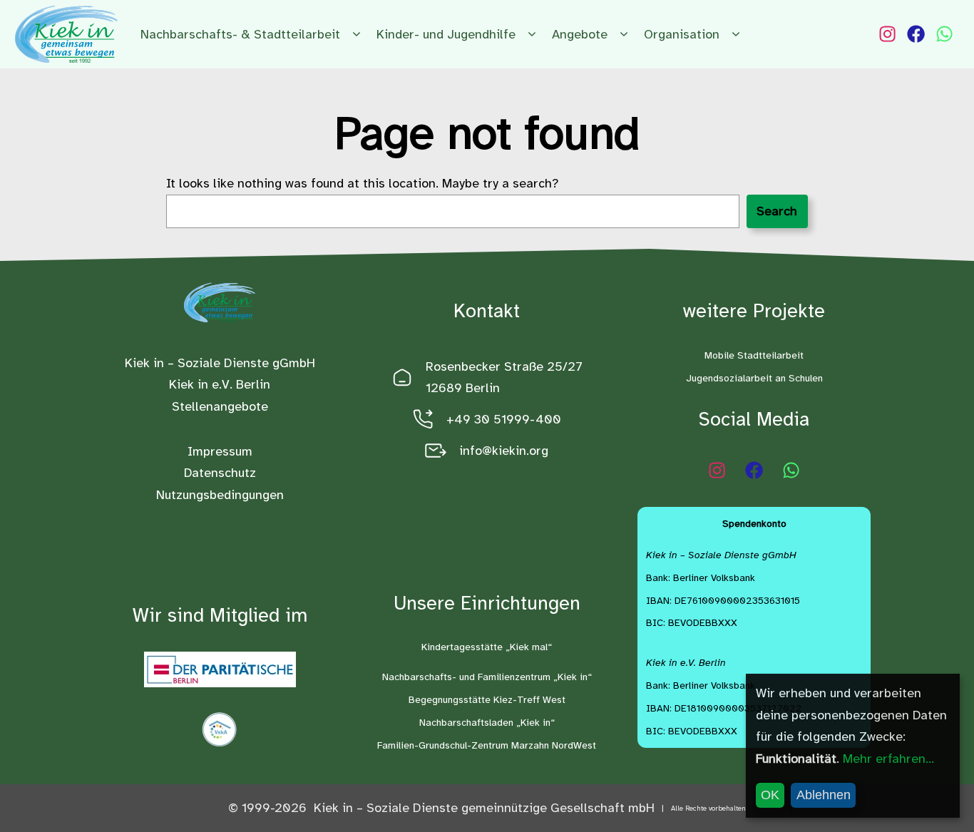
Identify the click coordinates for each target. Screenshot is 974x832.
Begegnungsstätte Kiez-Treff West (487, 700)
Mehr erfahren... (888, 758)
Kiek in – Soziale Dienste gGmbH (220, 363)
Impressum (220, 451)
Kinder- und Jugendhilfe (446, 34)
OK (770, 795)
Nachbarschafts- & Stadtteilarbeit (240, 34)
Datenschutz (220, 473)
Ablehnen (823, 795)
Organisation (681, 34)
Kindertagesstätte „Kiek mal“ (486, 647)
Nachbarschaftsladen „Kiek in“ (487, 723)
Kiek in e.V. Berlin (219, 384)
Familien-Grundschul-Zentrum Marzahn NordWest (486, 745)
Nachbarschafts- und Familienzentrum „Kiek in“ (487, 677)
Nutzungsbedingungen (220, 495)
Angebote (580, 34)
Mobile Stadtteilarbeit (754, 355)
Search (777, 211)
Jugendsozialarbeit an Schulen (754, 378)
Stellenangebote (220, 406)
